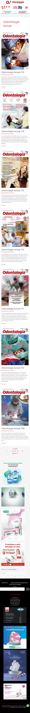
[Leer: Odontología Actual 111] (15, 287)
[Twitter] (6, 6)
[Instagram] (4, 6)
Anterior (15, 448)
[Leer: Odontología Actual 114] (15, 109)
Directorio (5, 582)
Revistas (12, 74)
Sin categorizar (14, 604)
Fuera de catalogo (14, 599)
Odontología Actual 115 (12, 72)
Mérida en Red (7, 707)
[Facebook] (2, 6)
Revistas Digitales (14, 602)
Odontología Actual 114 (12, 131)
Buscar (15, 586)
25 (17, 451)
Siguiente (15, 453)
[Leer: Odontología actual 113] (15, 169)
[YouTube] (2, 8)
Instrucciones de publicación (19, 582)
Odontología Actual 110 (12, 368)
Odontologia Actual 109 (12, 428)
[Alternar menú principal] (26, 7)
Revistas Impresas (14, 603)
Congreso (14, 597)
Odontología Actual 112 (12, 249)
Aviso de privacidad (15, 584)
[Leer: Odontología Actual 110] (15, 346)
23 (12, 451)
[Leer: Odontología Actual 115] (15, 50)
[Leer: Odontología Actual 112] (15, 228)
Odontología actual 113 (12, 190)
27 (22, 451)
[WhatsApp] (5, 8)
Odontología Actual (5, 74)
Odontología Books (14, 600)
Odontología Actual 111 (12, 308)
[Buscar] (27, 589)
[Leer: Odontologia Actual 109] (15, 407)
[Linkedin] (9, 6)
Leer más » (3, 86)
